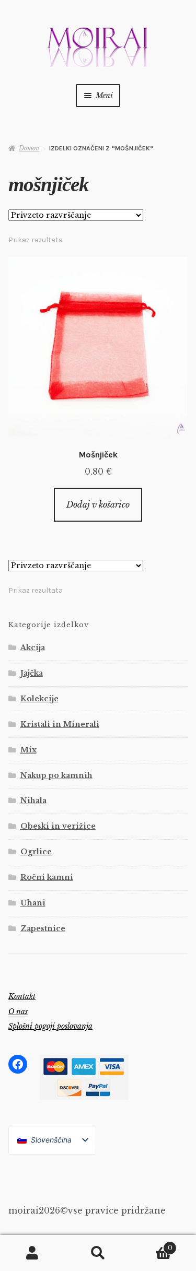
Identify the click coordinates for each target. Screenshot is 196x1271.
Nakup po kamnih (56, 775)
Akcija (32, 647)
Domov (29, 148)
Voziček (151, 1245)
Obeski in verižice (58, 826)
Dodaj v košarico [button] (98, 504)
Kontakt (22, 996)
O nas (18, 1011)
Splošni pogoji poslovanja (50, 1026)
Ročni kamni (46, 877)
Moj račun (32, 1253)
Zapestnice (42, 928)
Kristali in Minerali (59, 724)
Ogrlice (36, 851)
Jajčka (31, 673)
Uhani (32, 903)
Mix (28, 750)
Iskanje (98, 1253)
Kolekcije (39, 698)
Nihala (33, 800)
